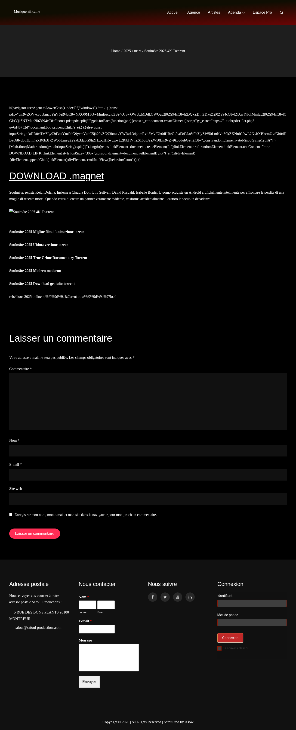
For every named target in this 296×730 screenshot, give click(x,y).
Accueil (173, 12)
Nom (14, 440)
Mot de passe (227, 615)
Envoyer (89, 682)
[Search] (281, 12)
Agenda (234, 12)
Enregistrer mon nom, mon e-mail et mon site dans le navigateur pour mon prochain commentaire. (86, 515)
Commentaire (20, 369)
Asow (189, 722)
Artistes (214, 12)
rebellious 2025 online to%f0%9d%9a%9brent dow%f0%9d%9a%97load (62, 297)
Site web (15, 489)
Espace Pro (262, 12)
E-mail (15, 464)
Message (85, 640)
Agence (193, 12)
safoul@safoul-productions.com (37, 627)
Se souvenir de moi (235, 648)
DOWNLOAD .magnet (56, 175)
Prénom (83, 612)
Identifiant (224, 596)
